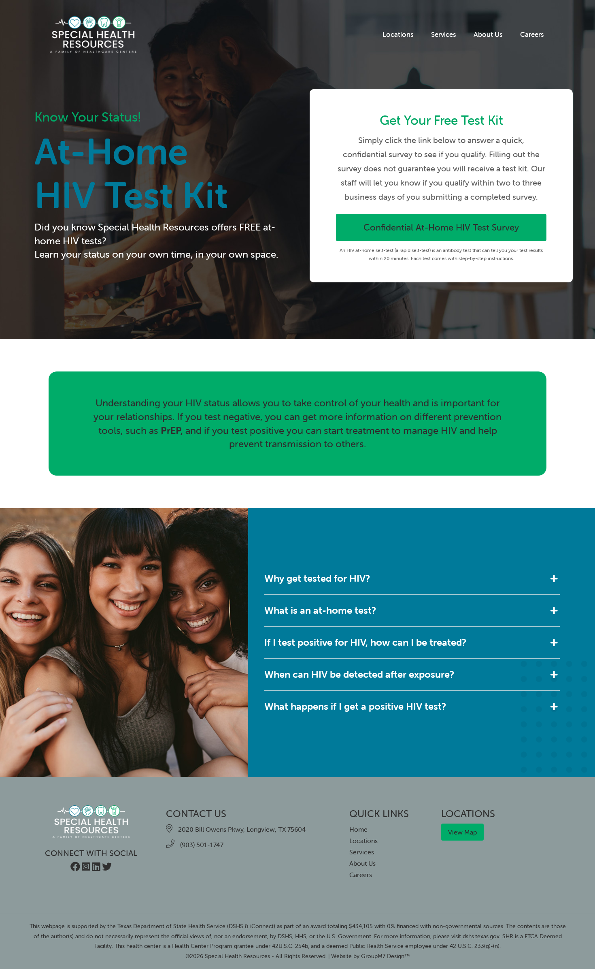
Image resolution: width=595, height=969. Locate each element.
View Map (462, 832)
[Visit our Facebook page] (75, 868)
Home (358, 829)
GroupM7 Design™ (385, 956)
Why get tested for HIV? (317, 578)
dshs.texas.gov (481, 936)
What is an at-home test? (320, 610)
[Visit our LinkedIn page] (96, 868)
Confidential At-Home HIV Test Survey (441, 227)
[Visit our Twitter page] (107, 868)
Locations (397, 34)
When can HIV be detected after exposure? (359, 674)
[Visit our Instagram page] (86, 868)
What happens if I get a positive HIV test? (355, 706)
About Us (488, 34)
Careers (532, 34)
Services (443, 34)
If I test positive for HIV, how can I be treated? (365, 642)
